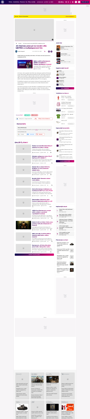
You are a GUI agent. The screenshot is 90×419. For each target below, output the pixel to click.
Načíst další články (34, 254)
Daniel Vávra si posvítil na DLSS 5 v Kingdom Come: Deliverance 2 (63, 270)
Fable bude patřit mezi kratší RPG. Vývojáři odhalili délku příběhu (22, 385)
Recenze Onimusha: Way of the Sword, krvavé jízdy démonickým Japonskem (36, 396)
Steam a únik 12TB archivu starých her (51, 384)
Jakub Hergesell (21, 51)
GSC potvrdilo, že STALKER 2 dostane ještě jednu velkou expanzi (41, 235)
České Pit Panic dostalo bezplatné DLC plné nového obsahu (21, 395)
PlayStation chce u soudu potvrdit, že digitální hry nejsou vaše (63, 257)
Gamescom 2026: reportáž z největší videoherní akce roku (63, 250)
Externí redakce (38, 68)
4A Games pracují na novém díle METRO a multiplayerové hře (34, 43)
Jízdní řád (59, 43)
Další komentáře (65, 161)
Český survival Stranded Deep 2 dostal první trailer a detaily (42, 146)
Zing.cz (58, 253)
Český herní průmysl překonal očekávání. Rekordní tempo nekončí (62, 263)
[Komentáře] (45, 51)
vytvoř (49, 129)
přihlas (36, 129)
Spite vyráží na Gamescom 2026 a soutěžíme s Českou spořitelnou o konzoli (42, 62)
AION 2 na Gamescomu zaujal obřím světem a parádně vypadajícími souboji (41, 212)
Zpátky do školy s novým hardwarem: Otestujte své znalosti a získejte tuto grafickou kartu (51, 389)
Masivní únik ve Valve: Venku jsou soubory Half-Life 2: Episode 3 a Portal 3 (42, 223)
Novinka (19, 43)
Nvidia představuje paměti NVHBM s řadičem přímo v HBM (51, 413)
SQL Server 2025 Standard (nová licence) (51, 394)
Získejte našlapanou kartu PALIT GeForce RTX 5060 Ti (42, 157)
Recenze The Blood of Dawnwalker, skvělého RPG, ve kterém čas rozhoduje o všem (37, 390)
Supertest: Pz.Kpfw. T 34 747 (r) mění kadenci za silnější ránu (63, 244)
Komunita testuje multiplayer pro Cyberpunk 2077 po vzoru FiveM (42, 189)
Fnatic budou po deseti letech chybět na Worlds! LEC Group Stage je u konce (67, 390)
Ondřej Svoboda (36, 218)
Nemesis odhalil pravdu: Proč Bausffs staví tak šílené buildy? (67, 385)
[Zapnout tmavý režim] (79, 2)
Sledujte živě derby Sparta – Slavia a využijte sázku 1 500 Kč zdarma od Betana (67, 413)
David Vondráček (36, 205)
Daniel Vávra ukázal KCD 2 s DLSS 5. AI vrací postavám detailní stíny (41, 168)
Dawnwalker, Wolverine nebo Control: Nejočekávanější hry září (42, 200)
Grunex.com (59, 259)
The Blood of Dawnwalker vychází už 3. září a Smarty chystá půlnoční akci (67, 395)
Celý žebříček (65, 88)
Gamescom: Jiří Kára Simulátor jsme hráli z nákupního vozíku (41, 246)
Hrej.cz (58, 266)
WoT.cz (58, 246)
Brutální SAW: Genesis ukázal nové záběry (41, 179)
